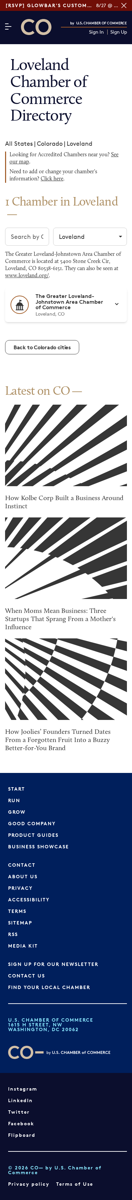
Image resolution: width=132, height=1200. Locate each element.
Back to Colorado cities (42, 347)
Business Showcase (38, 846)
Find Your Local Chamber (49, 987)
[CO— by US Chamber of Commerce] (36, 27)
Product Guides (33, 835)
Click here (52, 179)
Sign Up (118, 32)
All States (19, 143)
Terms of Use (74, 1184)
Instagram (22, 1089)
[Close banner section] (124, 5)
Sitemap (20, 922)
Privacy (20, 888)
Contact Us (26, 975)
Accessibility (29, 899)
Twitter (19, 1112)
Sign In (96, 32)
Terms (17, 911)
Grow (17, 812)
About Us (23, 876)
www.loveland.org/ (27, 276)
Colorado (50, 143)
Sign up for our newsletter (53, 964)
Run (14, 800)
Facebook (21, 1123)
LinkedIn (20, 1100)
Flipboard (22, 1135)
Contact (22, 865)
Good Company (32, 823)
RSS (13, 934)
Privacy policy (28, 1184)
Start (16, 789)
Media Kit (23, 946)
